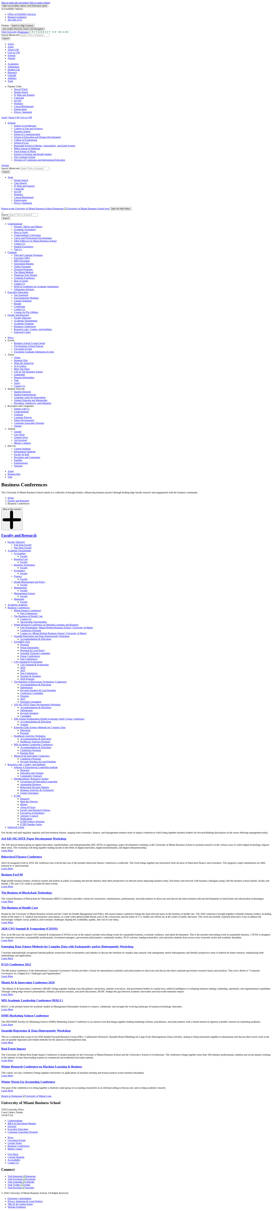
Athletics (12, 78)
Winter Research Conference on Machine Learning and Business (46, 624)
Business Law (21, 559)
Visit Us (18, 249)
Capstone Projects (23, 417)
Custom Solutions (23, 300)
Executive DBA (22, 258)
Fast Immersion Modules (26, 298)
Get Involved (20, 440)
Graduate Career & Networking (30, 397)
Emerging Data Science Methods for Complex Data (39, 727)
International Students (25, 451)
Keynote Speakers (29, 713)
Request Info (14, 474)
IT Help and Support (24, 95)
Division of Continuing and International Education (39, 160)
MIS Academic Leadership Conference (33, 744)
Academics (13, 64)
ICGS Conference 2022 (16, 964)
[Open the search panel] (2, 212)
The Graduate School (24, 157)
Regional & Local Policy (32, 650)
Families (18, 460)
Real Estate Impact (13, 1048)
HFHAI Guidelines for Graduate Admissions (36, 286)
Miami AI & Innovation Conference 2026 (28, 982)
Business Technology (24, 565)
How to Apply (21, 232)
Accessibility (14, 1160)
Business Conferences (25, 326)
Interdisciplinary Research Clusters (31, 778)
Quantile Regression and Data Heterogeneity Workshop (41, 636)
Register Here (27, 753)
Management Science (24, 593)
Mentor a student (22, 443)
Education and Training (32, 773)
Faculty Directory (22, 318)
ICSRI (17, 796)
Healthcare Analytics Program (35, 741)
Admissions (13, 66)
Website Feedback (17, 1207)
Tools (10, 81)
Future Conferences (30, 656)
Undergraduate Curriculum (27, 235)
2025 (22, 670)
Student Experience (23, 246)
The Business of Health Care (28, 616)
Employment (20, 109)
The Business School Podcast (28, 346)
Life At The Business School (28, 371)
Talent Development (24, 420)
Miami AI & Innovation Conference (32, 756)
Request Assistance (17, 17)
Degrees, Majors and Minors (28, 226)
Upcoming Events (23, 349)
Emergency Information (19, 1198)
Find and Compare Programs (28, 255)
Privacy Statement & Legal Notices (25, 1201)
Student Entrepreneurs (25, 394)
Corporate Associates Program (29, 423)
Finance (18, 576)
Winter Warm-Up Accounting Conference (28, 1081)
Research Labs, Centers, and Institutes (33, 329)
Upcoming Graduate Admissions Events (34, 351)
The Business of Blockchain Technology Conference (40, 681)
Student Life (14, 69)
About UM (13, 49)
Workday (18, 103)
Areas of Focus (27, 807)
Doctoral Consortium (30, 701)
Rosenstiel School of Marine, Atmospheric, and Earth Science (44, 145)
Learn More (7, 850)
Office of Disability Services (22, 14)
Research (12, 72)
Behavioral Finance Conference (21, 856)
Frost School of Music (25, 151)
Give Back (19, 434)
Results (17, 303)
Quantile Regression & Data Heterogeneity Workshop (36, 1030)
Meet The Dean (22, 369)
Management (20, 587)
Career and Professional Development (33, 238)
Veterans (18, 466)
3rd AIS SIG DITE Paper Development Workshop (33, 838)
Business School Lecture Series (29, 343)
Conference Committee (31, 693)
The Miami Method (23, 272)
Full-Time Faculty (23, 545)
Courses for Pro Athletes (26, 312)
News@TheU (21, 89)
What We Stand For (24, 363)
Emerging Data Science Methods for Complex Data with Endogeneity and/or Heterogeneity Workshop (67, 946)
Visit (16, 380)
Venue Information (29, 647)
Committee (25, 716)
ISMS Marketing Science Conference (25, 1015)
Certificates (19, 306)
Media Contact (15, 1148)
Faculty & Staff (21, 454)
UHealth (12, 75)
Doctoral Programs (23, 269)
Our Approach (21, 295)
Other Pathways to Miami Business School (35, 241)
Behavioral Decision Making (34, 787)
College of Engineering (25, 140)
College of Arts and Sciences (28, 128)
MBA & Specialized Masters (22, 1123)
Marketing (19, 599)
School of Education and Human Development (37, 137)
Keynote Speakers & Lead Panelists (38, 690)
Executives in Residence (32, 813)
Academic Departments (25, 320)
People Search (21, 92)
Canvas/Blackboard (23, 106)
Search (6, 38)
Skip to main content (40, 2)
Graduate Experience (24, 278)
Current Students (22, 448)
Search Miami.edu (10, 35)
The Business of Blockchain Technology (26, 892)
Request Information (24, 377)
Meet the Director (29, 801)
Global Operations (29, 793)
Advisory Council (29, 815)
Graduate (12, 252)
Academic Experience (25, 229)
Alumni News (21, 437)
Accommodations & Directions (35, 639)
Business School (22, 131)
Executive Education (18, 292)
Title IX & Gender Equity (20, 1204)
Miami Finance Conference (27, 610)
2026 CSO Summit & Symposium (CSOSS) (29, 928)
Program (24, 644)
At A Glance (20, 366)
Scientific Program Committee (35, 653)
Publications (26, 818)
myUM (17, 100)
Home (11, 498)
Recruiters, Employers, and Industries (32, 403)
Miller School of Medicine (27, 148)
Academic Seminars (24, 323)
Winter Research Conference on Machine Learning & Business (41, 1066)
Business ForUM (12, 874)
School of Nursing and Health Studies (33, 154)
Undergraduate (15, 223)
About (17, 357)
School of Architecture (25, 125)
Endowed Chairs (22, 332)
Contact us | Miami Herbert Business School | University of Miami (53, 633)
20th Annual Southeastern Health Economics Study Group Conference (49, 719)
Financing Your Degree (25, 275)
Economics (19, 570)
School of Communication (27, 134)
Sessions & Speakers (30, 676)
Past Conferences (28, 613)
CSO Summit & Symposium (28, 661)
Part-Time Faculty (23, 547)
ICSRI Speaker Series (31, 824)
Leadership (19, 374)
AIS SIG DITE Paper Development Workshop (37, 704)
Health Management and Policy (29, 582)
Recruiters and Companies (27, 457)
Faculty (24, 556)
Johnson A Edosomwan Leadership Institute (36, 767)
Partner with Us (22, 408)
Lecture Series (15, 1143)
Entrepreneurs (21, 463)
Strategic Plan (21, 360)
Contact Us (19, 243)
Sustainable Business (30, 784)
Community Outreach (31, 776)
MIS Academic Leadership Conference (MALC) (32, 1000)
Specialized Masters (24, 263)
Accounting (20, 553)
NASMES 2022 (22, 642)
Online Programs (22, 266)
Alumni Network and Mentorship (30, 400)
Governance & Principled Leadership (38, 781)
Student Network (22, 391)
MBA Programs (22, 261)
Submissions (26, 687)
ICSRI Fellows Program (32, 821)
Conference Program (30, 630)
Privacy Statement (23, 112)
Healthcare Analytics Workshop (30, 736)
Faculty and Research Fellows (35, 810)
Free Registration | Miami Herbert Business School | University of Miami (56, 627)
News (10, 337)
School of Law (21, 142)
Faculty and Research (18, 315)
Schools (11, 55)
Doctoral (12, 1126)
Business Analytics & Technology (37, 790)
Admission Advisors (24, 289)
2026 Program (27, 679)
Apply (11, 44)
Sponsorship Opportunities (33, 622)
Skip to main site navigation (15, 2)
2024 (22, 667)
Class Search (20, 183)
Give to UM (14, 52)
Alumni (11, 58)
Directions (25, 730)
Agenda (24, 724)
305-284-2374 (15, 20)
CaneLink (19, 97)
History (24, 804)
